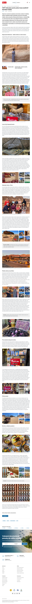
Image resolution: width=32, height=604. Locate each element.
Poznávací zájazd (12, 520)
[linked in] (15, 593)
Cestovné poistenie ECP (20, 567)
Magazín (3, 571)
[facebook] (13, 593)
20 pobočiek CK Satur (9, 555)
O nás (3, 567)
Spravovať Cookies (4, 598)
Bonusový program (4, 580)
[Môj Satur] (27, 2)
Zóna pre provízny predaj (20, 577)
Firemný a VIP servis (19, 571)
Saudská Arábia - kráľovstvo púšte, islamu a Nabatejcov (21, 67)
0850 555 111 (22, 555)
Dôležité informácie (4, 577)
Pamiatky (4, 520)
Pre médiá (18, 580)
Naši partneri (18, 581)
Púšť (17, 520)
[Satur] (4, 2)
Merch (3, 585)
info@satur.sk (7, 559)
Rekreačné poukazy (4, 581)
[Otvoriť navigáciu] (29, 2)
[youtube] (19, 593)
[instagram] (17, 593)
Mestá (8, 520)
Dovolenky (18, 2)
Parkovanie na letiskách (20, 570)
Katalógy (3, 584)
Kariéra (3, 570)
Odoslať (24, 543)
